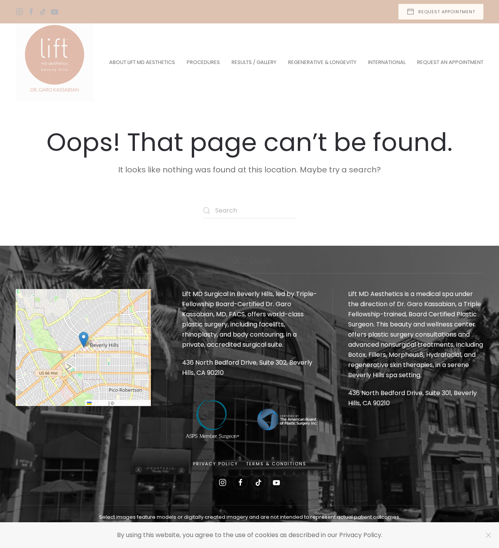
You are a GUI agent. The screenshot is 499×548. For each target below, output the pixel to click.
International (386, 62)
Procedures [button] (203, 62)
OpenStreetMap (132, 402)
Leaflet (99, 402)
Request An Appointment (450, 62)
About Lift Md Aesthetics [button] (142, 62)
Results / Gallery (254, 62)
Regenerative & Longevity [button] (322, 62)
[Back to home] (55, 62)
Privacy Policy (215, 464)
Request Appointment (446, 12)
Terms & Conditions (276, 464)
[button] (83, 340)
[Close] (488, 535)
